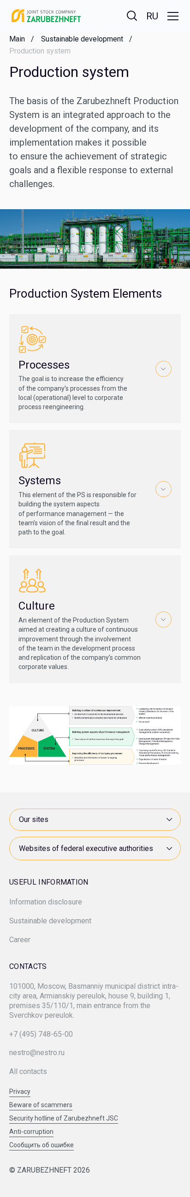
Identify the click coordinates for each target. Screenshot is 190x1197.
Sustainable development (50, 920)
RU (152, 16)
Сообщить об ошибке (41, 1145)
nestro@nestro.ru (37, 1052)
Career (19, 939)
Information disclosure (45, 902)
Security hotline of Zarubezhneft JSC (63, 1118)
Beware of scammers (40, 1105)
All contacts (28, 1071)
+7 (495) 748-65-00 (41, 1034)
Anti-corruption (31, 1131)
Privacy (19, 1091)
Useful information (49, 882)
